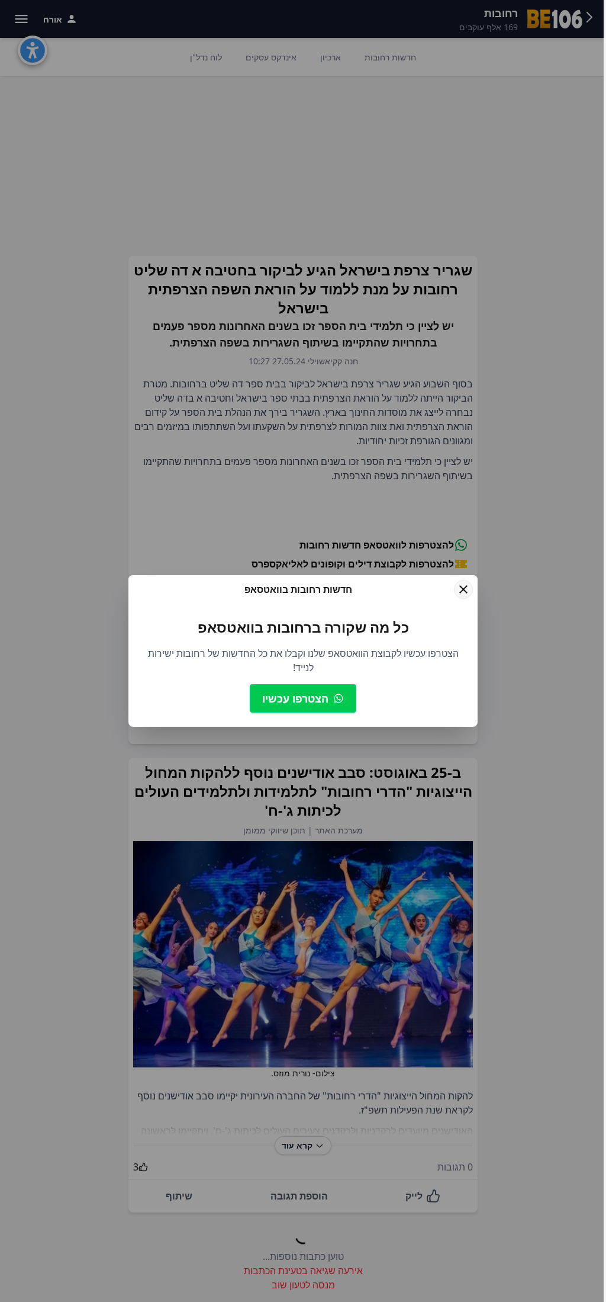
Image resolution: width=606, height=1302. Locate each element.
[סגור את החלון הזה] (463, 589)
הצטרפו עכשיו (295, 698)
